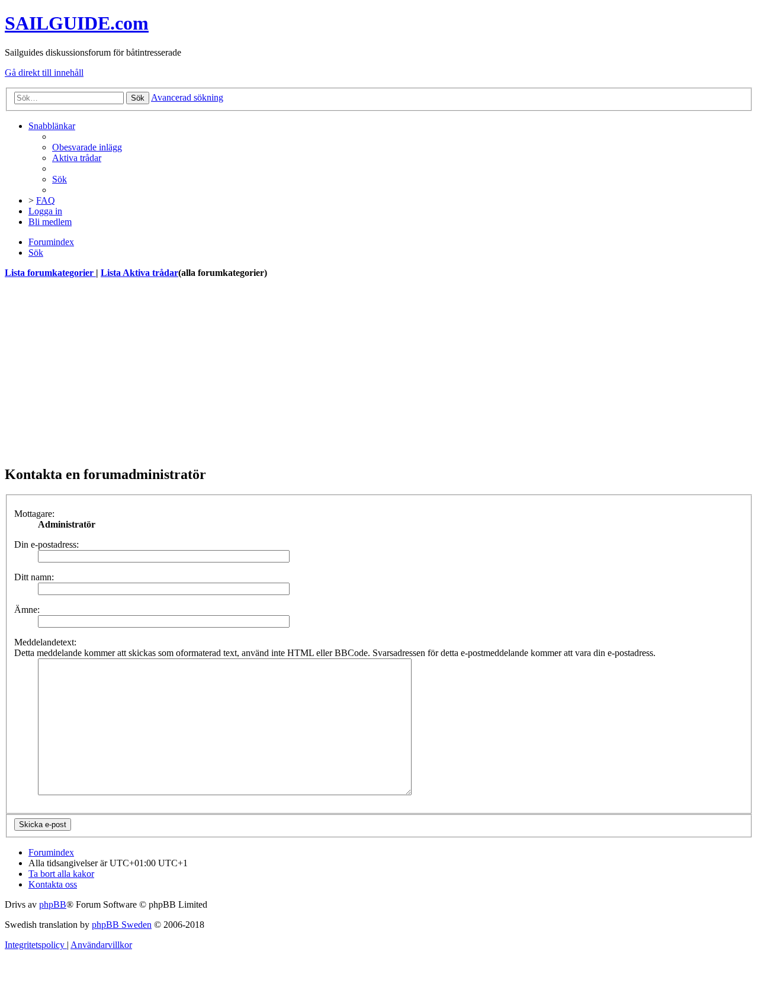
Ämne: (27, 610)
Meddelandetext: (45, 642)
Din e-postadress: (46, 544)
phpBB (52, 904)
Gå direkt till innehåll (44, 73)
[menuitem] (87, 147)
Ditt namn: (34, 577)
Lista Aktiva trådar (139, 273)
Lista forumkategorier (50, 273)
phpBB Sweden (122, 925)
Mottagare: (34, 514)
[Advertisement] (360, 372)
